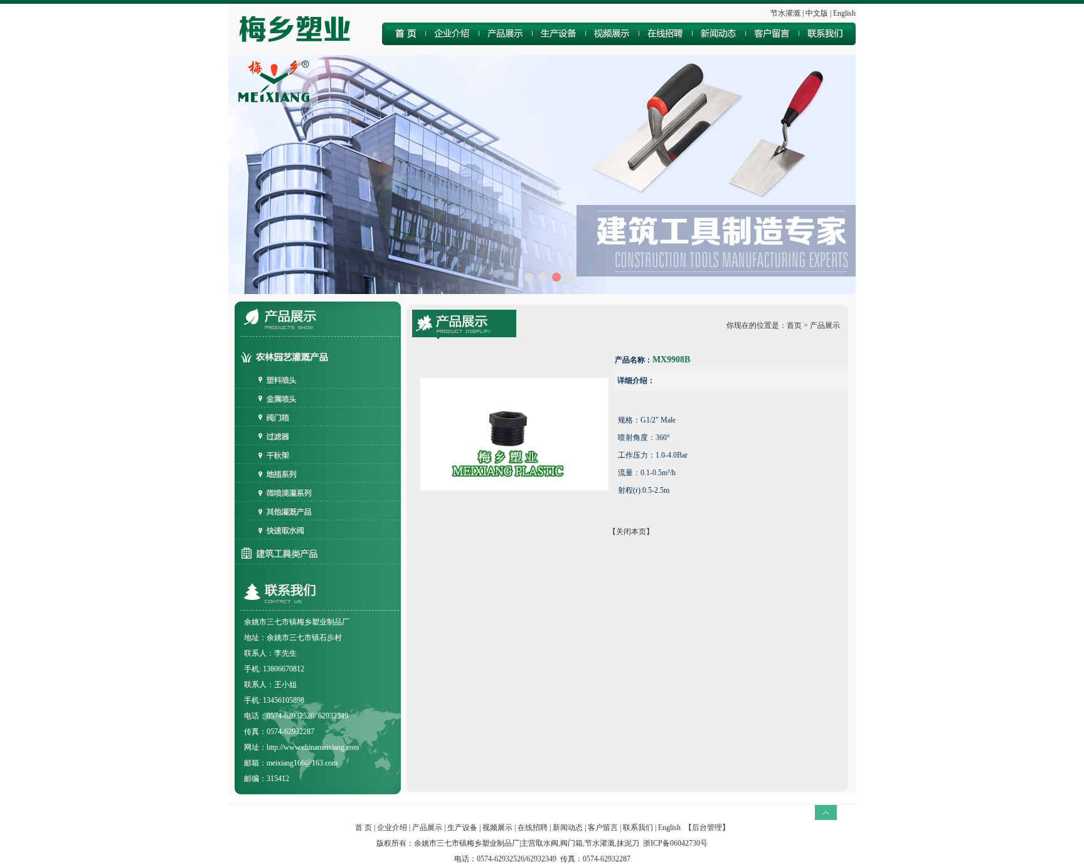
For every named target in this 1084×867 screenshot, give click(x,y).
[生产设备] (560, 42)
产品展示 (427, 827)
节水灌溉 (785, 13)
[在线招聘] (667, 42)
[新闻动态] (720, 42)
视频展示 (497, 827)
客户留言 (603, 827)
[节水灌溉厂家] (298, 52)
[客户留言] (773, 42)
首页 (794, 325)
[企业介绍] (454, 42)
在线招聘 (533, 827)
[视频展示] (614, 42)
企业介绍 (392, 827)
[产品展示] (507, 42)
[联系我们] (828, 42)
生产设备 (462, 827)
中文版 (816, 13)
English (844, 13)
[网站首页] (404, 42)
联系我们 (638, 827)
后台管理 (707, 827)
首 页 (363, 827)
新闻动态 (568, 827)
